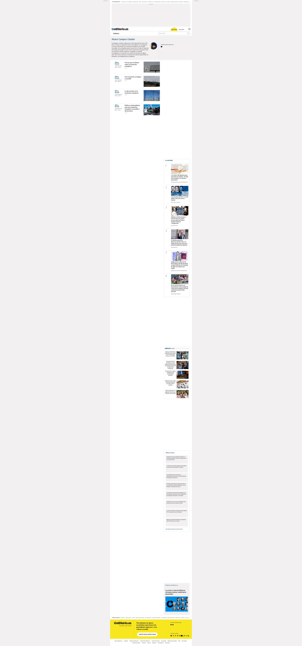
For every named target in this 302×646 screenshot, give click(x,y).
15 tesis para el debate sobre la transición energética (132, 64)
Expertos (183, 617)
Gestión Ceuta (150, 1)
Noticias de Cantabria (171, 617)
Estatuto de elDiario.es (171, 585)
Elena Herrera (174, 247)
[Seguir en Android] (171, 624)
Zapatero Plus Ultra (174, 1)
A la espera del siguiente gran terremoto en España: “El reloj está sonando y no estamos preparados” (179, 177)
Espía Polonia (180, 1)
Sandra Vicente (174, 225)
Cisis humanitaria (129, 1)
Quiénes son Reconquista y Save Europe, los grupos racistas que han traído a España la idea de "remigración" (178, 220)
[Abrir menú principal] (189, 29)
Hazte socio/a (174, 29)
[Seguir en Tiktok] (184, 635)
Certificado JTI (161, 642)
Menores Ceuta (135, 1)
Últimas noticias (170, 452)
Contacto (144, 642)
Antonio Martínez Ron (176, 182)
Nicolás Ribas (184, 270)
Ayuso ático (168, 1)
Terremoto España (157, 1)
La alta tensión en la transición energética (131, 92)
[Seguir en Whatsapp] (186, 635)
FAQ (179, 641)
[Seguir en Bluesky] (171, 635)
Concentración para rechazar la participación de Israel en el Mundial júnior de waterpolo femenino (176, 476)
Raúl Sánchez (185, 182)
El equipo (126, 641)
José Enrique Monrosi (175, 293)
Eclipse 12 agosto (128, 617)
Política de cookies (136, 642)
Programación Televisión (156, 617)
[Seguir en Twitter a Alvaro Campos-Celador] (161, 47)
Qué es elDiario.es (118, 641)
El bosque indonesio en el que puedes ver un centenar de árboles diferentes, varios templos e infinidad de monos (176, 485)
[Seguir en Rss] (188, 635)
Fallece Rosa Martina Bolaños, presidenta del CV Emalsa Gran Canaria (176, 520)
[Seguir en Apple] (173, 624)
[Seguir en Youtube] (182, 635)
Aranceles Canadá (187, 1)
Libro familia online (148, 617)
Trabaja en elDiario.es (134, 641)
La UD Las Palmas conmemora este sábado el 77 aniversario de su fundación (176, 511)
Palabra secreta (178, 617)
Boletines (154, 642)
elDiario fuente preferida (140, 617)
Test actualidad (163, 617)
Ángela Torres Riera (175, 270)
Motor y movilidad (188, 617)
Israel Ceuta (123, 1)
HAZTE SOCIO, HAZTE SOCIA (147, 634)
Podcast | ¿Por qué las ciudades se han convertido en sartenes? (170, 373)
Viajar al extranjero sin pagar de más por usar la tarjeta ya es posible (170, 392)
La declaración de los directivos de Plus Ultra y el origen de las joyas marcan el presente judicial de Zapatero (179, 242)
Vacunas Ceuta (144, 1)
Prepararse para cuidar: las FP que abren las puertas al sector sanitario (170, 383)
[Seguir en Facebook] (175, 635)
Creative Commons (156, 641)
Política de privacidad (172, 641)
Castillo (133, 617)
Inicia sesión (181, 29)
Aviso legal (163, 641)
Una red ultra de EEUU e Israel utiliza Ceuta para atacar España (179, 198)
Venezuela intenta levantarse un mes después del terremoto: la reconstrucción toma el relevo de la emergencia (170, 365)
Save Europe (163, 1)
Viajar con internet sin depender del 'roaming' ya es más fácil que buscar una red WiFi (170, 354)
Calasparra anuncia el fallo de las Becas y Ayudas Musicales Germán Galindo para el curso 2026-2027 (176, 458)
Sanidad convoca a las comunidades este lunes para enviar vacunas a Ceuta (176, 502)
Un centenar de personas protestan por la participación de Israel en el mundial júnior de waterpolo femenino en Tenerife (176, 494)
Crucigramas (122, 617)
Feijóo (140, 1)
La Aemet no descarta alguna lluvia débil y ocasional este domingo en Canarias (176, 466)
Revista (149, 642)
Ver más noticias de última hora (174, 529)
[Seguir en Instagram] (179, 635)
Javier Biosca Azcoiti (175, 202)
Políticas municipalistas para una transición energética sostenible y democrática (132, 108)
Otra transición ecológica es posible (133, 78)
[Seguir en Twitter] (173, 635)
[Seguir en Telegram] (177, 635)
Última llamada (117, 63)
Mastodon (167, 642)
